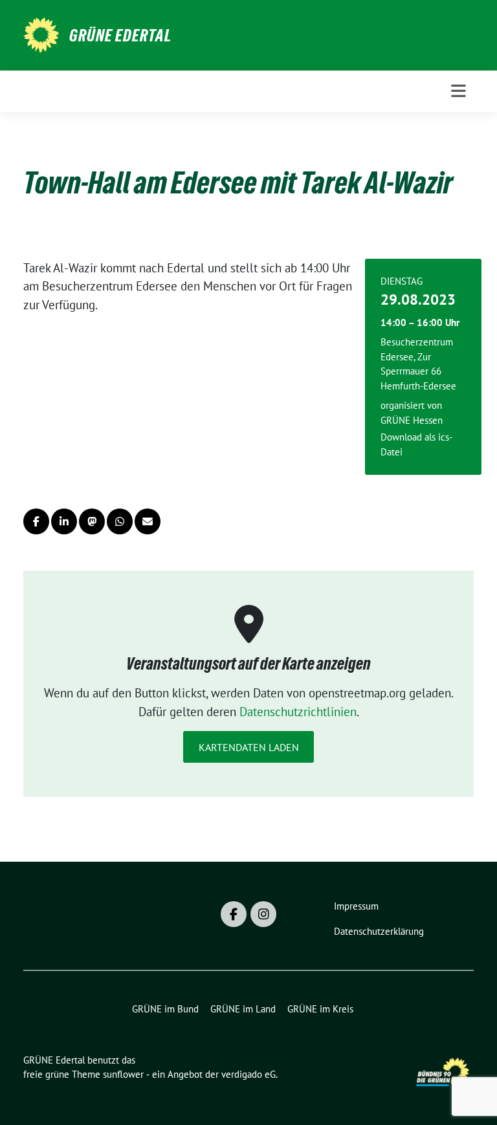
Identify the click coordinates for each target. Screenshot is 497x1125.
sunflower (123, 1074)
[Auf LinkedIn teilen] (64, 521)
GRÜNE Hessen (412, 420)
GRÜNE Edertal (120, 35)
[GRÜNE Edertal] (41, 33)
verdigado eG (248, 1074)
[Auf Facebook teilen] (36, 521)
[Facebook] (234, 914)
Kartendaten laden (249, 747)
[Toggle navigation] (458, 91)
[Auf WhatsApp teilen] (120, 521)
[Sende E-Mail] (147, 521)
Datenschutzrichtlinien (298, 711)
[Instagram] (263, 914)
